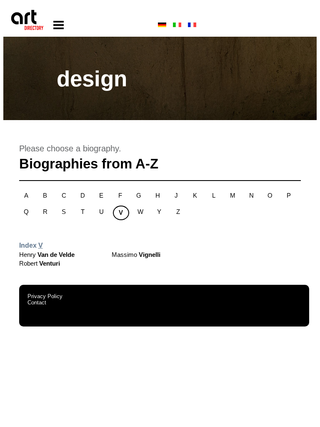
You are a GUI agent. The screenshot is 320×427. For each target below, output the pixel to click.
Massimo (136, 254)
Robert (39, 263)
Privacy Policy (45, 296)
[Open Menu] (58, 25)
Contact (37, 302)
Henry (47, 254)
